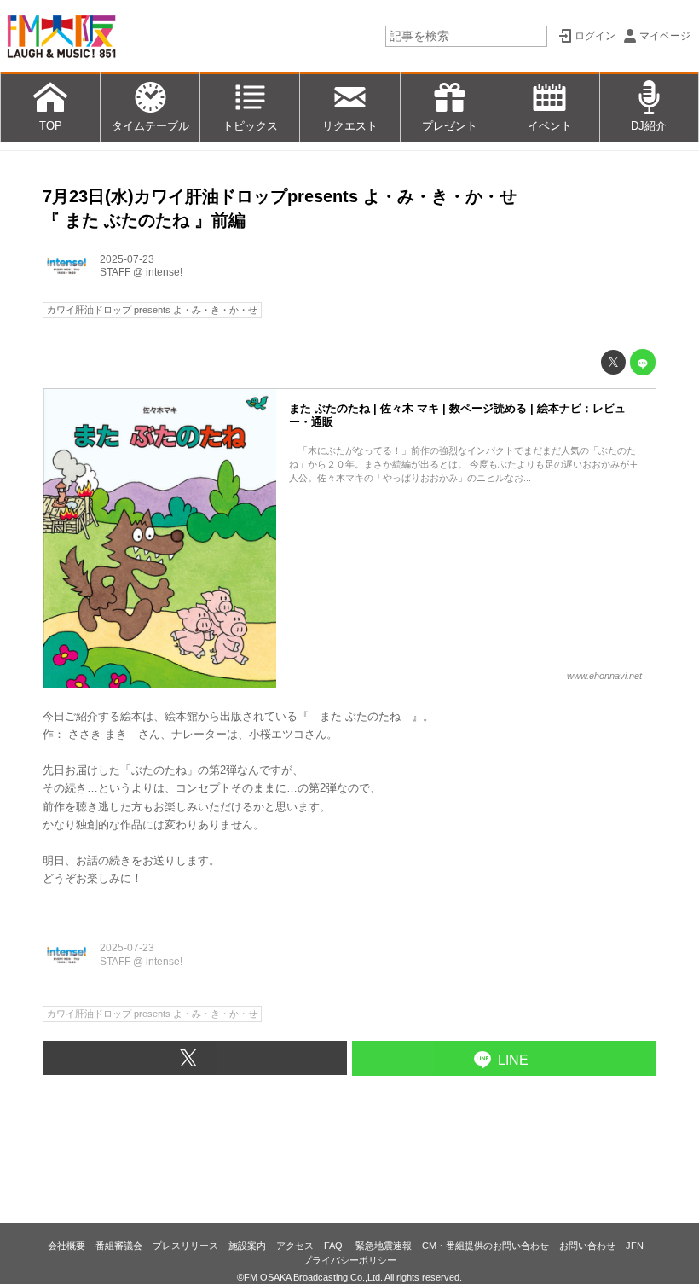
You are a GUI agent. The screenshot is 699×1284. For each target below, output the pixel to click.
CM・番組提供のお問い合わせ (485, 1245)
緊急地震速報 (383, 1245)
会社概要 (66, 1245)
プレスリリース (185, 1245)
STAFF (115, 272)
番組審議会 (118, 1245)
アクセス (295, 1245)
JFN (635, 1245)
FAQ (334, 1245)
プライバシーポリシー (349, 1260)
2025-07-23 (127, 259)
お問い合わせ (587, 1245)
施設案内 (247, 1245)
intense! (164, 272)
